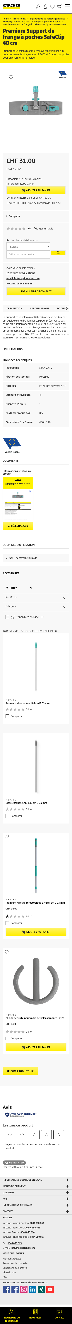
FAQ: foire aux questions (20, 273)
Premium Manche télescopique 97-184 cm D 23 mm (35, 902)
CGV (5, 1277)
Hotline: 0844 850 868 (19, 283)
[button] (67, 308)
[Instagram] (24, 1289)
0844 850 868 (33, 1227)
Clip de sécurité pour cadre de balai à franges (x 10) (35, 1018)
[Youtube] (50, 1289)
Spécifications (39, 308)
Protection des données (15, 1263)
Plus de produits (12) (20, 1071)
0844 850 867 (37, 1236)
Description (14, 308)
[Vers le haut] (62, 1299)
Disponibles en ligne (29, 617)
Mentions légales (12, 1258)
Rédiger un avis (43, 228)
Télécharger (19, 526)
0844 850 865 (15, 1243)
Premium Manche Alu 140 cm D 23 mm (27, 703)
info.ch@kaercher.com (23, 1247)
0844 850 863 (37, 1223)
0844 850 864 (27, 1232)
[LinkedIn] (32, 1289)
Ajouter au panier (37, 190)
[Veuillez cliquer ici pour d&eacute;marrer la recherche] (58, 252)
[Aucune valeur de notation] (17, 228)
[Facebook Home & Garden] (6, 1289)
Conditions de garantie (15, 1267)
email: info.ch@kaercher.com (23, 278)
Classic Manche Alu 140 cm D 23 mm (26, 803)
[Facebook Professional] (15, 1289)
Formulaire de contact (36, 291)
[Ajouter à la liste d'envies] (11, 77)
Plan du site (9, 1272)
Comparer (14, 216)
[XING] (41, 1289)
